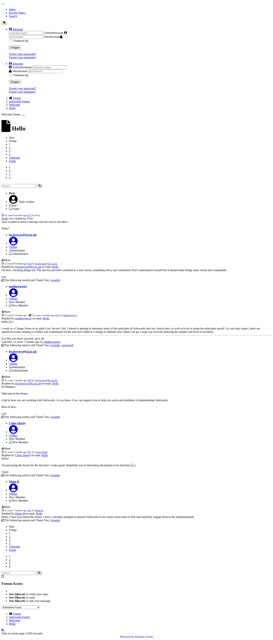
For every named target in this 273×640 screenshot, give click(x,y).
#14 (29, 263)
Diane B (14, 481)
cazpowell (67, 345)
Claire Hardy (17, 423)
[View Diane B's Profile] (13, 490)
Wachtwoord (51, 36)
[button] (16, 29)
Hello (4, 218)
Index (12, 9)
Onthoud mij (20, 40)
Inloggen (15, 47)
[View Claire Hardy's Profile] (13, 431)
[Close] (23, 115)
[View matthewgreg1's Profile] (13, 295)
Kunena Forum (144, 636)
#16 (29, 380)
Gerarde (55, 280)
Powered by (127, 636)
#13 (29, 215)
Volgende (14, 157)
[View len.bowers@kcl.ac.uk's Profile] (13, 243)
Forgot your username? (22, 57)
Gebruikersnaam (53, 32)
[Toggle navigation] (2, 4)
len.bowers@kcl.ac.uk (23, 234)
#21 (29, 510)
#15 (57, 315)
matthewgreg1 (18, 286)
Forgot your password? (22, 54)
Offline (13, 247)
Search (13, 16)
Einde (12, 161)
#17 (29, 452)
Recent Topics (17, 12)
